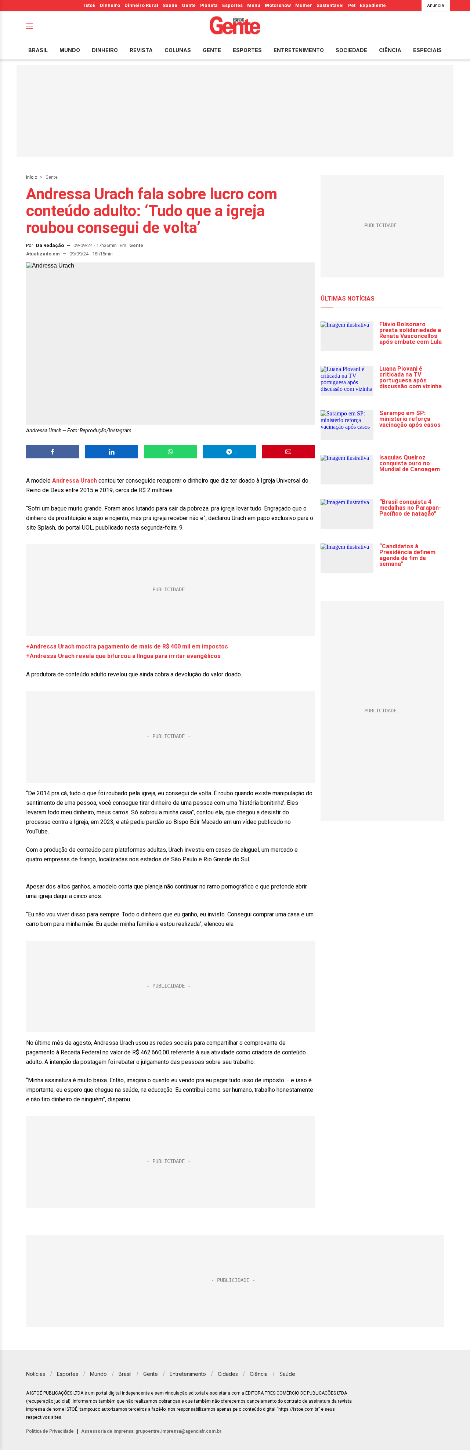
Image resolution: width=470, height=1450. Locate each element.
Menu (253, 5)
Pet (351, 5)
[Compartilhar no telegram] (229, 451)
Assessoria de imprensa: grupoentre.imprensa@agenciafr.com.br (151, 1431)
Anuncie (435, 5)
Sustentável (330, 5)
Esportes (232, 5)
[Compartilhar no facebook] (52, 451)
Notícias (35, 1374)
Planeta (209, 5)
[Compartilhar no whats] (170, 451)
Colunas (177, 50)
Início (31, 177)
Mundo (69, 50)
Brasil (38, 50)
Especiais (427, 50)
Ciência (390, 50)
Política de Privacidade (50, 1431)
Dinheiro (110, 5)
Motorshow (278, 5)
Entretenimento (299, 50)
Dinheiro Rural (141, 5)
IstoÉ (89, 5)
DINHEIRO (105, 50)
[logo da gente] (235, 26)
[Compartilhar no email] (288, 451)
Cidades (228, 1374)
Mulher (303, 5)
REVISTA (141, 50)
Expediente (373, 5)
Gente (189, 5)
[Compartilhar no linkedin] (111, 451)
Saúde (170, 5)
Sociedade (351, 50)
